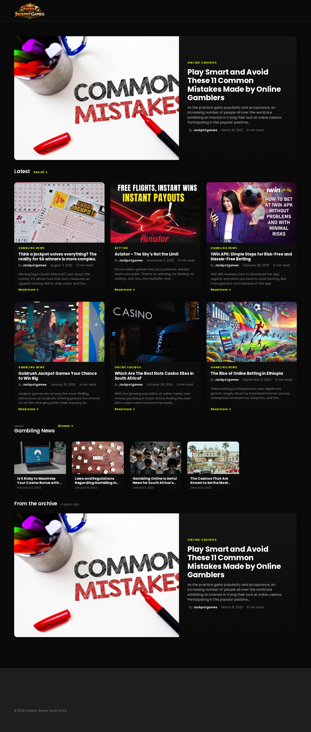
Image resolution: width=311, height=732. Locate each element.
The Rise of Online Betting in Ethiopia (247, 373)
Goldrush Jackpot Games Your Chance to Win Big (57, 376)
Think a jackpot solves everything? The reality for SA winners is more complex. (57, 256)
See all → (40, 172)
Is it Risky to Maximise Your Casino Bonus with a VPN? (39, 482)
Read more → (28, 290)
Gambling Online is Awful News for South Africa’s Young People (155, 482)
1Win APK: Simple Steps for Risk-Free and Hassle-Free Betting (251, 256)
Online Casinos (202, 62)
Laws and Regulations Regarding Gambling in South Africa (96, 482)
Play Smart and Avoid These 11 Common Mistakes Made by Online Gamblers (234, 85)
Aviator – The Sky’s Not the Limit (147, 254)
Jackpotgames (205, 130)
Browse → (65, 426)
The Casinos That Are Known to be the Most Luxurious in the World (209, 482)
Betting (121, 248)
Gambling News (31, 248)
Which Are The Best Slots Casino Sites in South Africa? (154, 376)
